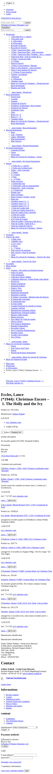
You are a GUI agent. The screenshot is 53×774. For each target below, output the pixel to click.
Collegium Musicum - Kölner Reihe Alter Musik (30, 279)
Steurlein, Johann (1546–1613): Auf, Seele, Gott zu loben (23, 612)
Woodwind (10, 34)
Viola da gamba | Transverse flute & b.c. (26, 221)
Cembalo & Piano (18, 150)
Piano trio (14, 199)
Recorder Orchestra (18, 46)
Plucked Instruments (14, 130)
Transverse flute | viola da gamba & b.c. (26, 57)
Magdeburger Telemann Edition (23, 313)
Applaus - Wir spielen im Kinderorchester (27, 270)
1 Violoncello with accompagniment (25, 186)
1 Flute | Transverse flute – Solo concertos (27, 52)
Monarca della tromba (19, 315)
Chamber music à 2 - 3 (19, 201)
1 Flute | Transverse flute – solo (23, 50)
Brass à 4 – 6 (16, 115)
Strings (8, 163)
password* (5, 758)
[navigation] (6, 742)
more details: (21, 92)
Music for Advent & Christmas (18, 344)
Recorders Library (18, 328)
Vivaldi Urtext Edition (19, 335)
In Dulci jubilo (16, 304)
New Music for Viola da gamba (23, 319)
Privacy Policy (11, 704)
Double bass (15, 192)
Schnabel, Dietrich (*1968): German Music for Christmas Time (25, 580)
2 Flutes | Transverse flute (21, 59)
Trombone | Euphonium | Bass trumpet (26, 106)
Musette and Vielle (18, 88)
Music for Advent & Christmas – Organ (26, 157)
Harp (13, 132)
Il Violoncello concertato (20, 299)
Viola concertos (17, 181)
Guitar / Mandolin (18, 137)
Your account (11, 12)
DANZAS (15, 281)
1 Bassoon (15, 77)
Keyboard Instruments (14, 148)
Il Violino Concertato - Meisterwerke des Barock (30, 297)
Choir (13, 255)
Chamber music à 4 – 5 (20, 204)
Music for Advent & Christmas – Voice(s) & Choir (30, 257)
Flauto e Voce (16, 288)
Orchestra (9, 235)
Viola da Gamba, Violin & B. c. (23, 224)
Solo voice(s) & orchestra (21, 250)
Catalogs (9, 723)
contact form (6, 684)
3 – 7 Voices (15, 248)
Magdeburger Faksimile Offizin (23, 310)
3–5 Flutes (15, 61)
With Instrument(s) (18, 139)
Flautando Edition (18, 286)
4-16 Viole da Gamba (19, 219)
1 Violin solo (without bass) (21, 168)
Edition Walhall (18, 414)
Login (8, 14)
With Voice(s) (16, 141)
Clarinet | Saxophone (19, 74)
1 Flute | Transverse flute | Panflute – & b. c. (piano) (31, 54)
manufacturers (6, 727)
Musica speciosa (17, 317)
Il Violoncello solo (18, 301)
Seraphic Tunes (17, 333)
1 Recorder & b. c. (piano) (21, 37)
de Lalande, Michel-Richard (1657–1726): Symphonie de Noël (25, 515)
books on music (17, 273)
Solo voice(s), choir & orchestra (23, 252)
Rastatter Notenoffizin (19, 326)
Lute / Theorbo (17, 135)
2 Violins (14, 172)
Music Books (11, 266)
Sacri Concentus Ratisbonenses (23, 330)
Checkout (9, 10)
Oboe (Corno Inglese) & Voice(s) (24, 70)
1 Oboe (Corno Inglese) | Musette (24, 66)
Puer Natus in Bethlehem (20, 324)
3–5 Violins (15, 175)
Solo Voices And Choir (20, 348)
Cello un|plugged (17, 275)
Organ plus (15, 155)
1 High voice (16, 239)
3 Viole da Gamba (18, 217)
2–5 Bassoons (16, 79)
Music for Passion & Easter (16, 359)
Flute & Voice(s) (17, 63)
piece (8, 432)
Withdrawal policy (13, 699)
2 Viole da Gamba (18, 215)
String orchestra (17, 195)
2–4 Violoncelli (17, 190)
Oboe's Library (17, 321)
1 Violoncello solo (18, 183)
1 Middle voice (17, 241)
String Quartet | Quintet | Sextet (23, 197)
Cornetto (14, 99)
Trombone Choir (17, 110)
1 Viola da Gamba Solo (20, 208)
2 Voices (14, 246)
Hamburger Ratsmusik (19, 293)
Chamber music (17, 81)
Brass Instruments (13, 94)
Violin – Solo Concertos (20, 170)
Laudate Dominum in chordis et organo (26, 306)
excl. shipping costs (13, 422)
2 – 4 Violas (15, 179)
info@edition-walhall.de (32, 673)
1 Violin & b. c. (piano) (20, 166)
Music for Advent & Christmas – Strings (26, 228)
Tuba (13, 112)
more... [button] (4, 500)
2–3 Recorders (16, 41)
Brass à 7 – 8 (16, 117)
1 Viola (14, 177)
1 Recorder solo (17, 39)
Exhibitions (10, 719)
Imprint (9, 708)
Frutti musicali (16, 290)
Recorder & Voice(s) (19, 48)
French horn (15, 97)
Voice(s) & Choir (12, 237)
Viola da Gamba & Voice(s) (21, 226)
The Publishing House (14, 721)
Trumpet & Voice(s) (18, 103)
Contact (9, 697)
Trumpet (14, 101)
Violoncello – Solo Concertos (22, 188)
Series (8, 268)
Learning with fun (18, 308)
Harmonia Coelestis (18, 295)
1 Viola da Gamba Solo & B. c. (23, 210)
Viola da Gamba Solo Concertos (23, 212)
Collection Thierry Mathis (21, 277)
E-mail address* (7, 755)
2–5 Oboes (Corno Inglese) (21, 72)
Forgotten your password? (11, 762)
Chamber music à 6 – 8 (20, 206)
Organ (13, 152)
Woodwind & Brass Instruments (23, 353)
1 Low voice (16, 244)
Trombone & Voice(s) (19, 108)
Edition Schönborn (18, 284)
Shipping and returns (14, 706)
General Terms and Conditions (18, 701)
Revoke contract (12, 695)
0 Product (5, 25)
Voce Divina (16, 337)
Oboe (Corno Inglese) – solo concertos (26, 68)
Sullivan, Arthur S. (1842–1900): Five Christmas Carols (22, 547)
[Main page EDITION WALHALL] (11, 18)
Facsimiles (10, 264)
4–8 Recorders (16, 43)
